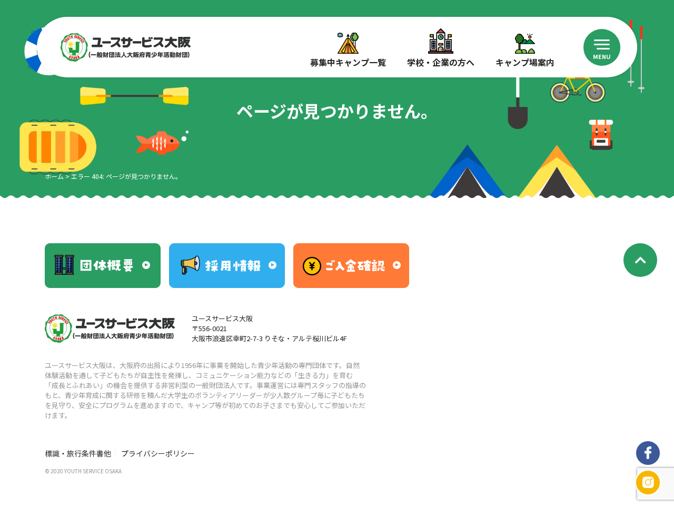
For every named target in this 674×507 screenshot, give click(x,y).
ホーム (54, 176)
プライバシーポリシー (158, 453)
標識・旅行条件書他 (78, 453)
